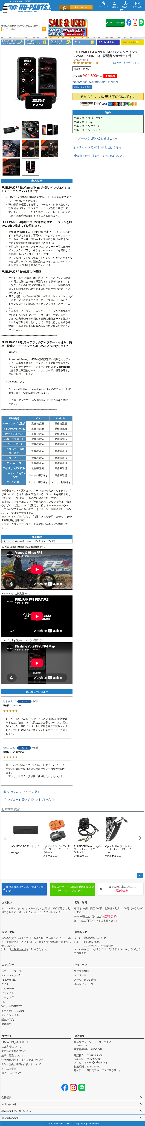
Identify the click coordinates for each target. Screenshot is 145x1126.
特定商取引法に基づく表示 (16, 1111)
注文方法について (11, 1046)
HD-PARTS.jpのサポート (15, 1042)
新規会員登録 (81, 970)
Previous (4, 838)
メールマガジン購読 (85, 979)
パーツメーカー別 (132, 42)
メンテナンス (12, 42)
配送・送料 (81, 902)
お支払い (7, 902)
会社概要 (80, 1035)
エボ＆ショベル (10, 1015)
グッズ (84, 42)
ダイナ (5, 984)
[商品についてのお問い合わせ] (96, 138)
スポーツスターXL (11, 970)
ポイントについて (11, 1073)
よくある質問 (8, 1068)
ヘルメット (60, 42)
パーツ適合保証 (117, 24)
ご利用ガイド (36, 912)
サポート (7, 1035)
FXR (3, 1001)
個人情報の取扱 (10, 1118)
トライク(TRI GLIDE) (13, 1010)
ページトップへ (140, 875)
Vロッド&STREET (11, 1006)
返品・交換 (8, 932)
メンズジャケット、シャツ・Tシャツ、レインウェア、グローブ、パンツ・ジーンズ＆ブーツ (36, 42)
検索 (44, 29)
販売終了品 (7, 1019)
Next (140, 838)
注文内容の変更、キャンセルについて (22, 1059)
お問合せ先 (81, 932)
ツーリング (7, 997)
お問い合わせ (8, 1104)
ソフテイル (7, 993)
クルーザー (7, 988)
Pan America (8, 979)
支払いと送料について (13, 1051)
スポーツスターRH (11, 975)
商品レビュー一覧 (84, 984)
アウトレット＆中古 (108, 42)
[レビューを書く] (29, 799)
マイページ (81, 964)
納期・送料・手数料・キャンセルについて (100, 155)
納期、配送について (12, 1055)
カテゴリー (8, 964)
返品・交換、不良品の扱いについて (21, 1064)
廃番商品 (6, 1024)
